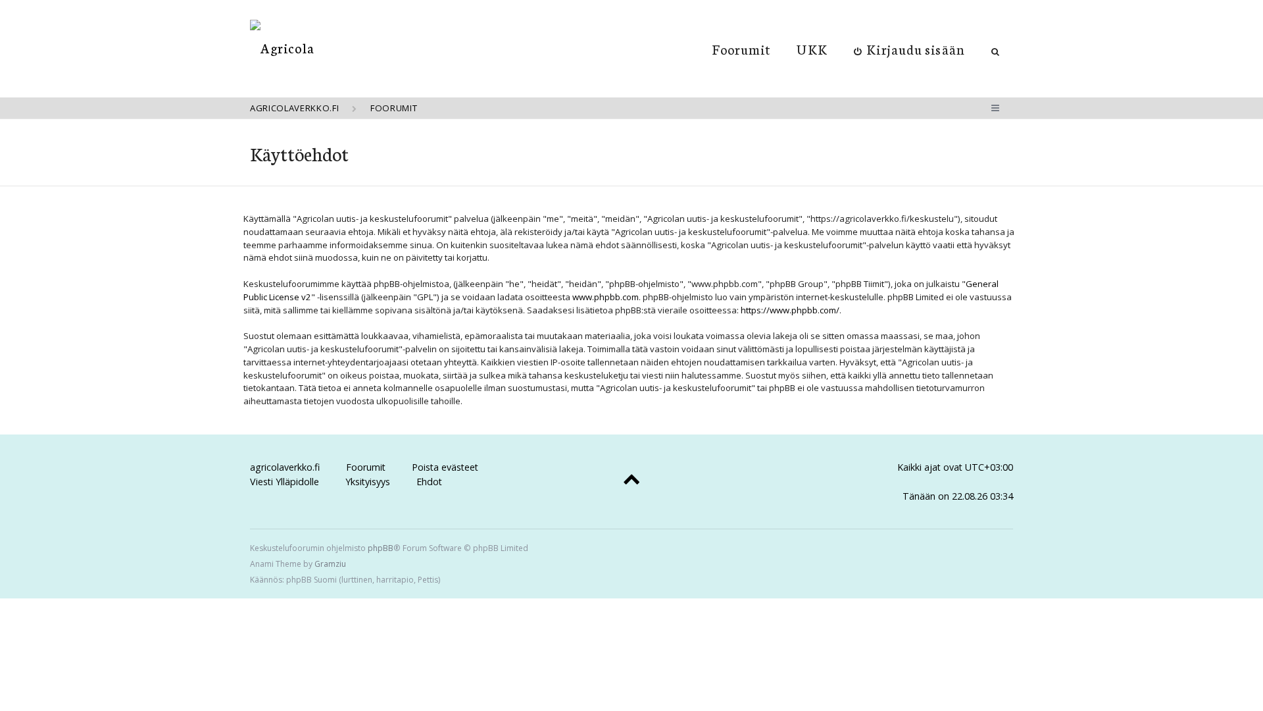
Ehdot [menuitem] (429, 481)
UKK (812, 49)
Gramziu (330, 563)
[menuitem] (909, 49)
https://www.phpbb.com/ (790, 310)
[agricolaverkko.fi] (282, 48)
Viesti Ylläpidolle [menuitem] (284, 481)
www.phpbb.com (605, 297)
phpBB (380, 548)
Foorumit (741, 49)
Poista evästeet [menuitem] (445, 467)
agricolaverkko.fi (285, 467)
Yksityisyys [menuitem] (367, 481)
